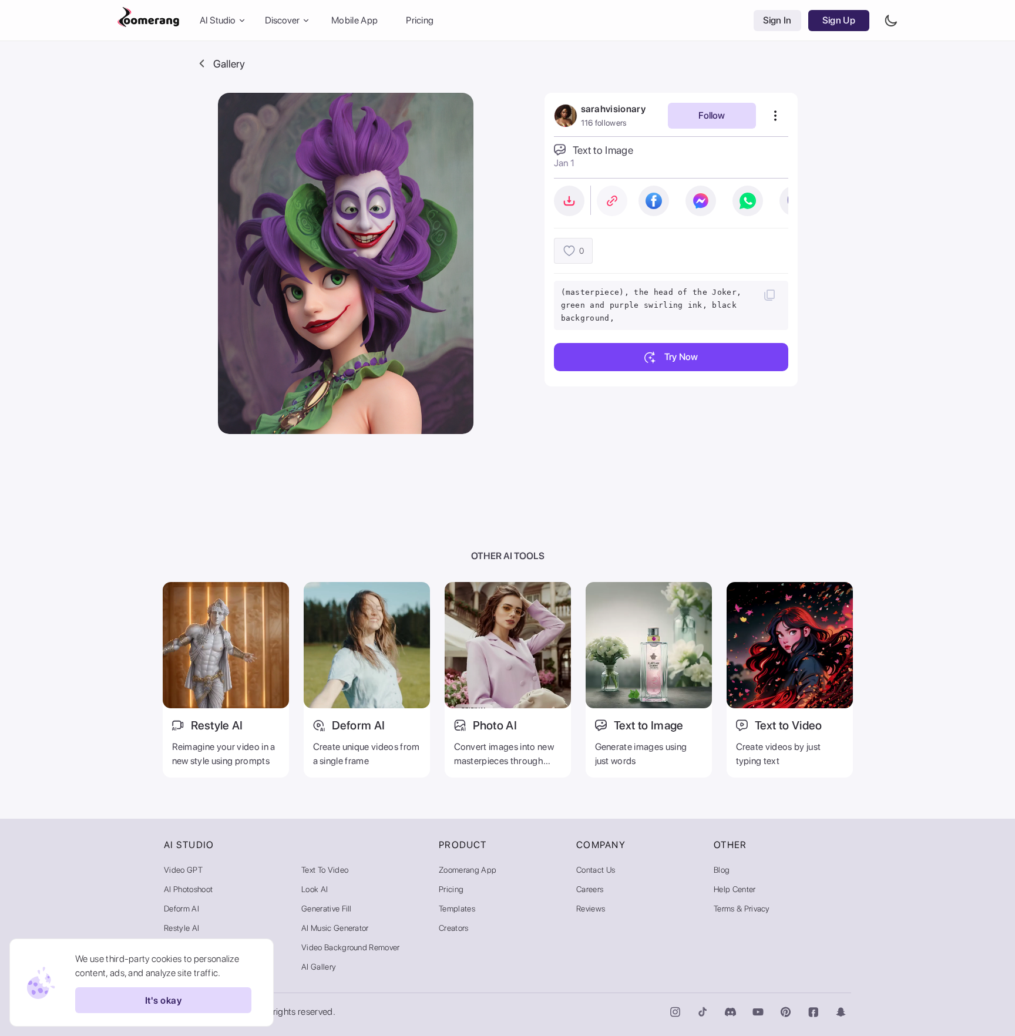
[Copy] (769, 294)
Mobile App (354, 20)
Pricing (419, 20)
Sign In (777, 20)
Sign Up (838, 20)
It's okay (163, 1000)
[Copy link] (612, 201)
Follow (711, 115)
